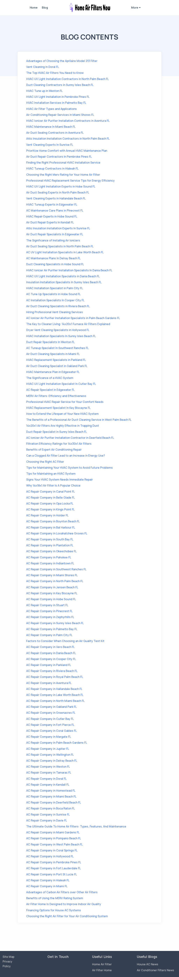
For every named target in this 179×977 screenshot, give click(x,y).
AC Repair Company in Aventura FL (48, 683)
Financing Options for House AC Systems (53, 910)
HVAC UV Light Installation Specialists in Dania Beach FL (63, 276)
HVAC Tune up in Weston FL (44, 91)
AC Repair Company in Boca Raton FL (50, 808)
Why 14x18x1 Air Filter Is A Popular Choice (53, 485)
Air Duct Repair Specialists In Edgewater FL (54, 234)
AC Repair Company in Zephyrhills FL (50, 617)
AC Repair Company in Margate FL (48, 737)
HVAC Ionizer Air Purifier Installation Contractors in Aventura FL (68, 121)
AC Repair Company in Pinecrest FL (49, 611)
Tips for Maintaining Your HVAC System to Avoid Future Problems (69, 468)
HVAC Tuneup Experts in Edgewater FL (51, 204)
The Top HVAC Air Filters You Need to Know (55, 73)
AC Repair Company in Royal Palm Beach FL (54, 677)
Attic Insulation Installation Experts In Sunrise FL (58, 228)
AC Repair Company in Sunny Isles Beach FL (55, 623)
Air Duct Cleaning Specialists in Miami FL (53, 354)
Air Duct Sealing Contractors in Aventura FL (55, 133)
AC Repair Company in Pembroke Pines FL (53, 862)
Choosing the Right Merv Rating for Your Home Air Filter (63, 175)
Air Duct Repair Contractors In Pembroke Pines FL (59, 156)
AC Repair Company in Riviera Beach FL (51, 671)
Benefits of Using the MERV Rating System (54, 898)
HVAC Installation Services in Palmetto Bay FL (56, 103)
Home (34, 7)
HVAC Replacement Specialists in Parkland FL (56, 360)
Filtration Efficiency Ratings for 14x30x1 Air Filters (58, 444)
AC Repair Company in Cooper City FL (51, 659)
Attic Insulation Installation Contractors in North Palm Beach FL (68, 138)
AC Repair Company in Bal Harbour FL (50, 527)
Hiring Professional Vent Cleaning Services (54, 312)
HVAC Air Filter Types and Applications (51, 109)
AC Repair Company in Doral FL (46, 779)
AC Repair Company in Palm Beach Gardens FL (56, 743)
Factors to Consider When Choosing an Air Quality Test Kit (65, 641)
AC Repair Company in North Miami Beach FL (55, 701)
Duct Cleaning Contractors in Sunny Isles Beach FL (60, 85)
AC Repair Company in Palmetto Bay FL (51, 629)
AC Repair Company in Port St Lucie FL (51, 874)
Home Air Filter (102, 964)
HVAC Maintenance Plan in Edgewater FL (53, 372)
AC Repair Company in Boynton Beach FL (53, 521)
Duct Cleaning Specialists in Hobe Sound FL (55, 264)
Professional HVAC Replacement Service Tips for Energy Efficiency (70, 180)
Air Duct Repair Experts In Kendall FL (50, 222)
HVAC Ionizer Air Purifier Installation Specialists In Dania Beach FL (69, 270)
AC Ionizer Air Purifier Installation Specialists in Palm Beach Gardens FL (73, 318)
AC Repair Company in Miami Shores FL (52, 575)
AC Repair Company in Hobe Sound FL (51, 599)
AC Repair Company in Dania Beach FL (51, 653)
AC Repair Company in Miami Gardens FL (53, 832)
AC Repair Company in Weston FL (48, 766)
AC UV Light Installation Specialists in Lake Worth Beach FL (65, 252)
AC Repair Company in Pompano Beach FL (53, 838)
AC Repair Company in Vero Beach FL (50, 647)
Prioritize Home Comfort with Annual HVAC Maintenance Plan (66, 151)
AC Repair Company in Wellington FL (50, 755)
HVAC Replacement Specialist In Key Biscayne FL (58, 408)
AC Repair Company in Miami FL (46, 886)
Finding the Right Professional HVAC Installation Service (63, 162)
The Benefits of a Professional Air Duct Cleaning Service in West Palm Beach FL (78, 420)
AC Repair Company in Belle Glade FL (50, 497)
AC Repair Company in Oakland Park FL (51, 707)
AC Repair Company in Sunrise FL (48, 814)
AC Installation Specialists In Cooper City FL (55, 300)
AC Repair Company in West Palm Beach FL (54, 844)
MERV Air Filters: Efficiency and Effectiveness (56, 396)
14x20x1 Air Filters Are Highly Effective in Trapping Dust (62, 426)
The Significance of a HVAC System (49, 378)
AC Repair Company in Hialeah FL (47, 880)
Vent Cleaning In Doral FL (42, 67)
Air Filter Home (102, 970)
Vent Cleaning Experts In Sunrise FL (49, 145)
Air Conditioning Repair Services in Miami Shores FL (60, 115)
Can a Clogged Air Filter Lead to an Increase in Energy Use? (65, 455)
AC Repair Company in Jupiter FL (47, 749)
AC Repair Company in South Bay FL (49, 539)
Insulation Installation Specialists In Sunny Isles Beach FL (64, 282)
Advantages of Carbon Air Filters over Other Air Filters (62, 892)
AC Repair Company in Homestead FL (50, 790)
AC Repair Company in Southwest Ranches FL (56, 569)
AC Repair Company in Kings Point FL (50, 509)
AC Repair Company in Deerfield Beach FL (53, 802)
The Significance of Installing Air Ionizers (53, 240)
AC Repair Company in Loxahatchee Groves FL (56, 533)
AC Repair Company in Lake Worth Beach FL (54, 695)
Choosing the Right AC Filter (45, 462)
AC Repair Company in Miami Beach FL (51, 796)
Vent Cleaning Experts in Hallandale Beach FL (56, 198)
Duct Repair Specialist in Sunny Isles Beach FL (56, 432)
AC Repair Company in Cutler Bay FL (50, 719)
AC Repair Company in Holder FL (47, 515)
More (135, 7)
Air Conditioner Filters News (155, 970)
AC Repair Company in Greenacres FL (50, 713)
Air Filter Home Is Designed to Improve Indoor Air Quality (63, 904)
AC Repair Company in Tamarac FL (48, 772)
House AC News (147, 964)
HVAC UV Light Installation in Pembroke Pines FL (58, 97)
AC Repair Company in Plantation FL (49, 545)
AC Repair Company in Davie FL (46, 820)
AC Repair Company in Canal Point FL (50, 491)
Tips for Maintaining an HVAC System (51, 473)
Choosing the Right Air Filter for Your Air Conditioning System (67, 916)
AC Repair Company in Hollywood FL (50, 856)
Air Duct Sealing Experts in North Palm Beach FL (57, 192)
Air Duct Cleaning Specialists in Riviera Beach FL (58, 306)
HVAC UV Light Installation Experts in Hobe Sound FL (60, 186)
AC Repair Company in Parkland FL (48, 665)
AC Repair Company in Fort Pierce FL (50, 725)
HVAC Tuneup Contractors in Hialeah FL (52, 168)
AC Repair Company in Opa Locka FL (49, 503)
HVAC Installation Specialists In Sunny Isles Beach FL (61, 336)
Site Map (8, 957)
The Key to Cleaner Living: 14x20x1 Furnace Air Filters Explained (68, 324)
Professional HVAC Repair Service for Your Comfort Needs (64, 402)
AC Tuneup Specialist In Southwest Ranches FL (57, 348)
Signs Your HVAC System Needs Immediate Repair (59, 479)
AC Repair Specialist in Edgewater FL (50, 390)
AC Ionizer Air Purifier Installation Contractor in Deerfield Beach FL (70, 438)
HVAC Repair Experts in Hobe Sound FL (51, 216)
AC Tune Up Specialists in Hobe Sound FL (53, 294)
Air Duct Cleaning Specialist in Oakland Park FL (56, 366)
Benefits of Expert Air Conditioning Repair (54, 450)
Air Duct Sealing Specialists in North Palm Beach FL (60, 246)
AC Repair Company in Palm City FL (49, 635)
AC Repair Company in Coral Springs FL (51, 850)
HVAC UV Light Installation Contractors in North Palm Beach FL (67, 79)
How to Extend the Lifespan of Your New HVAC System (62, 414)
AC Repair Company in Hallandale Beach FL (54, 689)
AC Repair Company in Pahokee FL (48, 557)
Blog (45, 7)
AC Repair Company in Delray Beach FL (51, 761)
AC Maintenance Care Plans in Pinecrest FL (54, 210)
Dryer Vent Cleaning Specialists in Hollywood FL (57, 330)
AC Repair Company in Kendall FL (47, 784)
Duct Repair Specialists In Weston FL (50, 342)
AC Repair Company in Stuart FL (47, 605)
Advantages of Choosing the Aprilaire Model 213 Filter (61, 61)
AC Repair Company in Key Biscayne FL (51, 593)
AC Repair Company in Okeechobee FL (51, 551)
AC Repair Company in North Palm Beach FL (54, 581)
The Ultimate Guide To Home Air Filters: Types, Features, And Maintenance (76, 826)
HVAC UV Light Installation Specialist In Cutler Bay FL (61, 384)
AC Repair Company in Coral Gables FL (51, 731)
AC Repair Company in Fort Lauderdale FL (53, 868)
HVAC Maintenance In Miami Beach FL (51, 127)
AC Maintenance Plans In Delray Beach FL (53, 258)
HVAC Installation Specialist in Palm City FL (54, 288)
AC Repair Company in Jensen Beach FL (52, 587)
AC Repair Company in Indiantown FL (50, 563)
